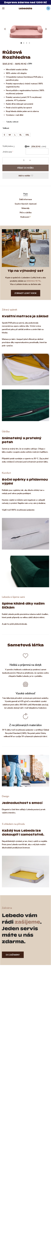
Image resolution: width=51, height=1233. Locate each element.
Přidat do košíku (25, 168)
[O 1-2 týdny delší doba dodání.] (14, 146)
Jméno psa (7, 152)
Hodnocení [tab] (25, 217)
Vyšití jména (7, 146)
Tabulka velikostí (12, 122)
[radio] (4, 135)
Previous (5, 29)
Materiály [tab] (25, 208)
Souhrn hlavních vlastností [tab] (25, 204)
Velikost (6, 128)
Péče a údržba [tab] (25, 212)
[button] (25, 293)
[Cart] (48, 8)
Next (46, 29)
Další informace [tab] (25, 199)
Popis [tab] (25, 194)
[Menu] (3, 8)
